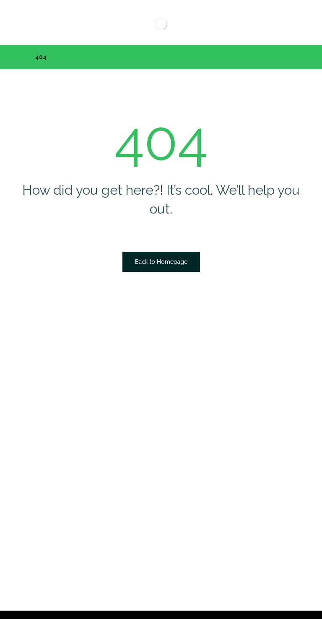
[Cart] (25, 19)
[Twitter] (154, 405)
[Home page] (18, 57)
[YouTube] (187, 405)
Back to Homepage (161, 261)
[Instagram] (171, 405)
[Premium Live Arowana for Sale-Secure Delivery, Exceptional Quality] (161, 23)
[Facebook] (137, 405)
